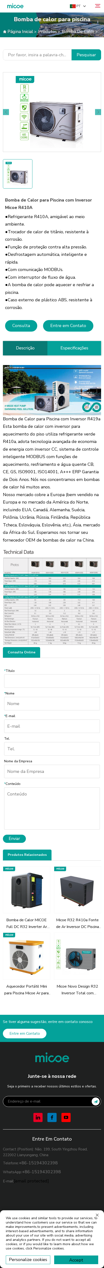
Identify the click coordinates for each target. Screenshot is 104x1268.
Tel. (7, 738)
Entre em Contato (68, 325)
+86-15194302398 (38, 1163)
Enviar (14, 838)
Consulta (21, 325)
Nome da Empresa (18, 761)
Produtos (47, 31)
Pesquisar (86, 55)
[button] (6, 112)
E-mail (9, 716)
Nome (9, 693)
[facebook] (52, 1117)
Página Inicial (20, 31)
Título (9, 671)
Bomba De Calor (78, 31)
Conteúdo (12, 784)
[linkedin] (38, 1117)
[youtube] (66, 1117)
